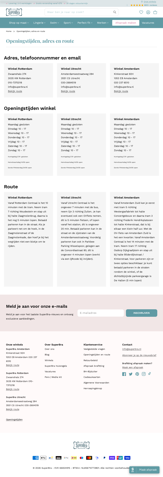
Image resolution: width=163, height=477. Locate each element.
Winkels (49, 360)
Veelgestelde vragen (94, 349)
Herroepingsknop (93, 388)
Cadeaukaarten (92, 377)
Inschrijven (141, 313)
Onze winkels (150, 1)
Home (8, 31)
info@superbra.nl (131, 349)
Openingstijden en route (97, 354)
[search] (81, 12)
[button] (153, 12)
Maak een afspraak (132, 367)
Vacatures (50, 371)
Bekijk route (15, 91)
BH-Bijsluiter (90, 371)
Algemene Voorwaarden (96, 382)
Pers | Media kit (53, 377)
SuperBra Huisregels (56, 366)
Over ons (49, 349)
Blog (47, 354)
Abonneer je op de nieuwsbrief (139, 355)
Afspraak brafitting (94, 366)
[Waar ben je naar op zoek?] (114, 12)
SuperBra (47, 468)
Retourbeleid (91, 360)
